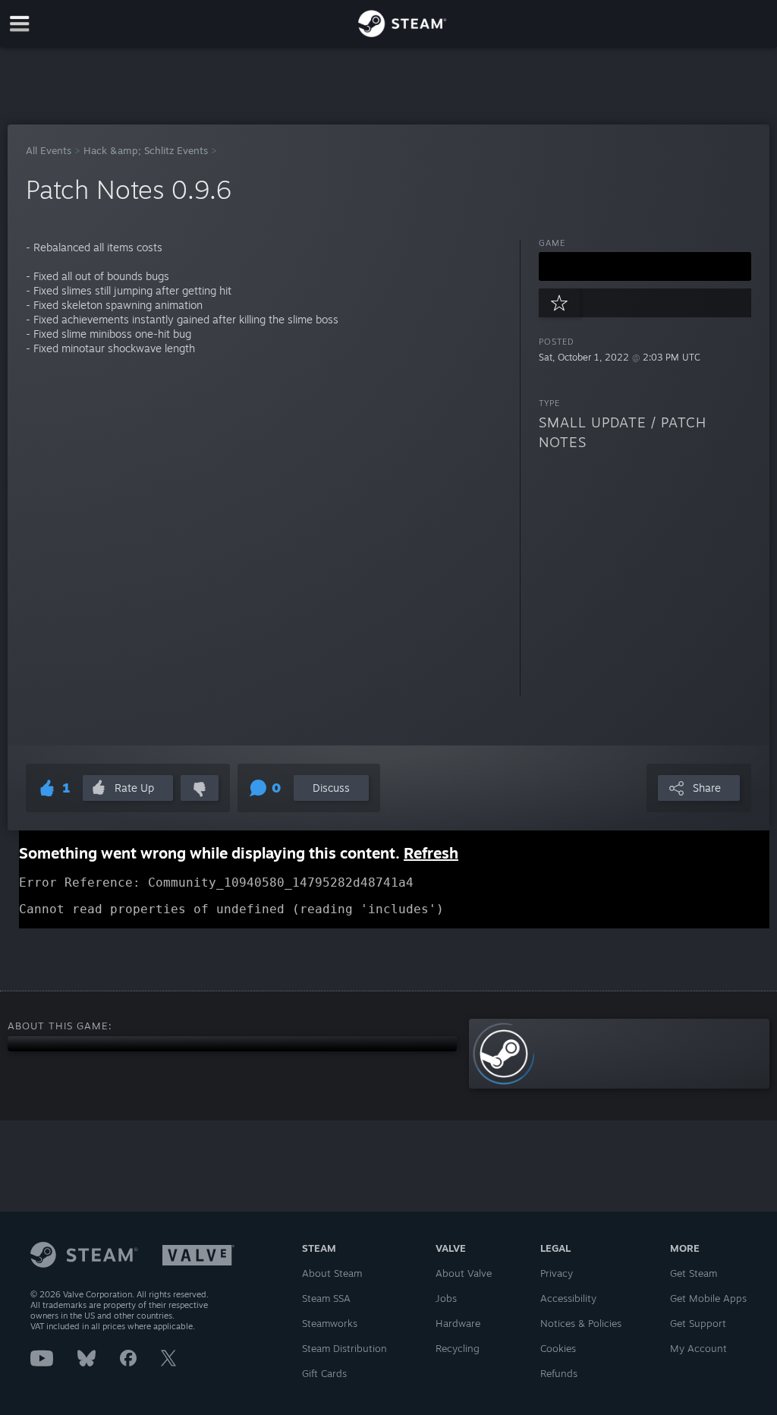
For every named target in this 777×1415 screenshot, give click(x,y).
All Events (48, 150)
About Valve (464, 1273)
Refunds (558, 1373)
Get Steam (693, 1273)
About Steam (332, 1273)
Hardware (458, 1323)
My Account (698, 1348)
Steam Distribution (344, 1348)
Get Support (698, 1323)
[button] (645, 266)
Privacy (556, 1273)
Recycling (458, 1348)
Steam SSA (326, 1298)
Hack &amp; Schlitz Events (145, 150)
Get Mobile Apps (708, 1298)
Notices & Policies (580, 1323)
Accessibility (568, 1298)
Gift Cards (324, 1373)
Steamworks (329, 1323)
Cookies (558, 1348)
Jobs (446, 1298)
